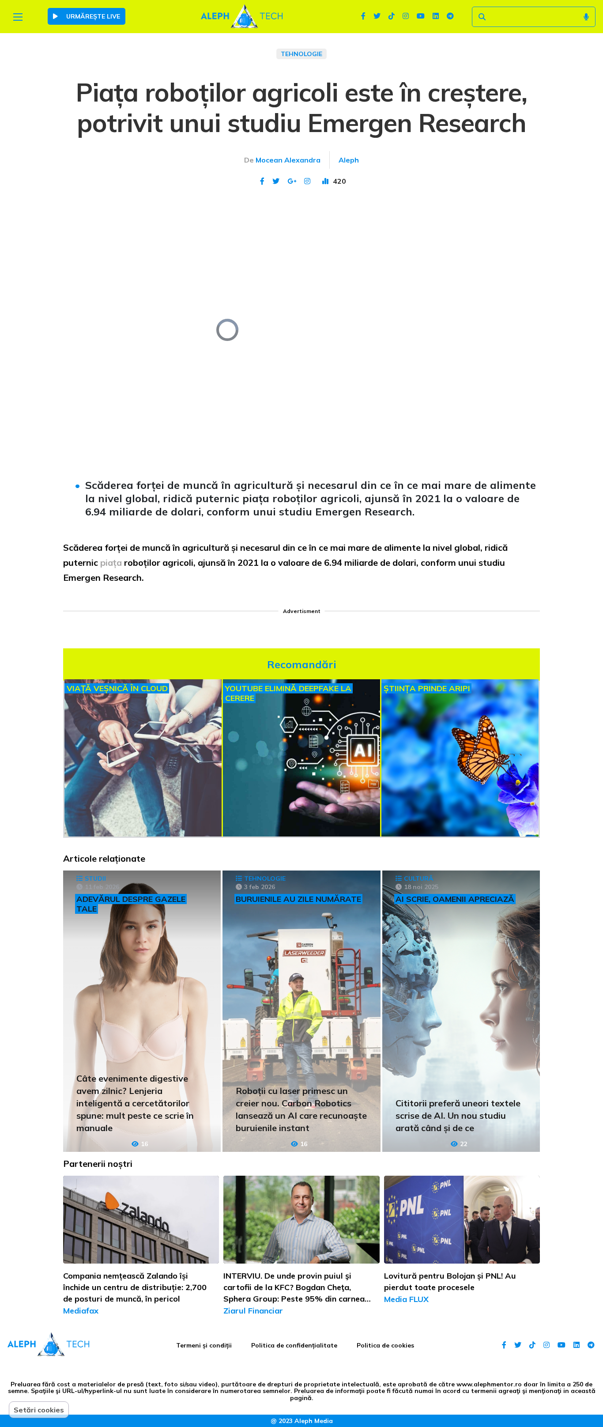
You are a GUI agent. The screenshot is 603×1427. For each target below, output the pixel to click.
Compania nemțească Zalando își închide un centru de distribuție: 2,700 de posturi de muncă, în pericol (135, 1287)
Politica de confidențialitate (294, 1345)
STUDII (95, 878)
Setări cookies (39, 1409)
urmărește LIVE (92, 16)
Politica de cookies (385, 1345)
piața (112, 562)
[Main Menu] (18, 17)
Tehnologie (301, 54)
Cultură (418, 878)
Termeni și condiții (204, 1345)
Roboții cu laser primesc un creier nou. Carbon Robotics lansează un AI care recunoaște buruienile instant (301, 1109)
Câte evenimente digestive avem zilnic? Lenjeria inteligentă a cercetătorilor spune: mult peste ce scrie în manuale (135, 1103)
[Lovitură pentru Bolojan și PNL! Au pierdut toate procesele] (462, 1220)
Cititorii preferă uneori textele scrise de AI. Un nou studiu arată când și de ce (458, 1115)
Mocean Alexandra (288, 159)
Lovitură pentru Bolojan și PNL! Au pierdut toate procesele (450, 1281)
